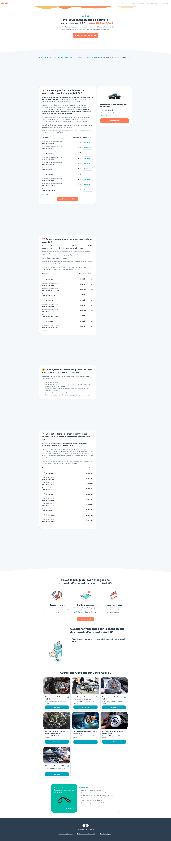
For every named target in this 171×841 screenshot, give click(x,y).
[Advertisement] (85, 72)
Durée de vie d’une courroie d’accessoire (94, 793)
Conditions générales (65, 834)
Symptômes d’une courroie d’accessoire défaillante (97, 795)
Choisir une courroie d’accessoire (91, 800)
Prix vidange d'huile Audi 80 (54, 766)
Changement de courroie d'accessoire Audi (88, 57)
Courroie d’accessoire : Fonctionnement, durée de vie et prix (64, 790)
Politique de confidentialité (86, 834)
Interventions (47, 57)
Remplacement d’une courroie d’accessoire (94, 798)
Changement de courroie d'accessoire (63, 57)
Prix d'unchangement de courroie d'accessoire (96, 803)
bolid (40, 57)
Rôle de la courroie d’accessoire (91, 790)
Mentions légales (105, 834)
